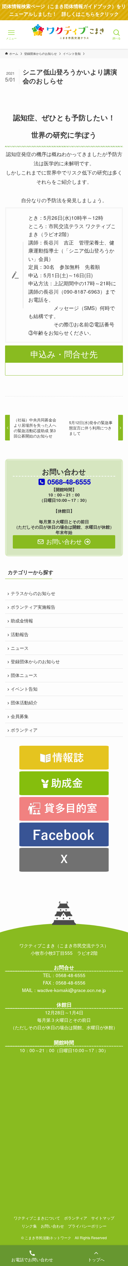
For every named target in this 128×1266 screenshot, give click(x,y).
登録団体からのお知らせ (35, 661)
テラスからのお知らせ (33, 593)
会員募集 (20, 716)
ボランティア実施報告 (33, 606)
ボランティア (24, 729)
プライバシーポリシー (87, 1226)
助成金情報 (22, 620)
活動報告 (20, 634)
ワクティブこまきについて (37, 1218)
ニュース (20, 647)
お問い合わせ (52, 1226)
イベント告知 (24, 688)
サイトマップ (102, 1218)
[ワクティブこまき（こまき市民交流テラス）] (64, 40)
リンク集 (29, 1226)
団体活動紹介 (24, 702)
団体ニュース (24, 675)
